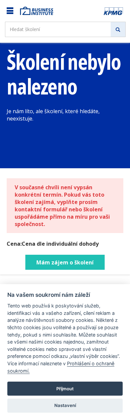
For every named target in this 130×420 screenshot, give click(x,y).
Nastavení (65, 405)
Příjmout (65, 388)
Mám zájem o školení (65, 262)
